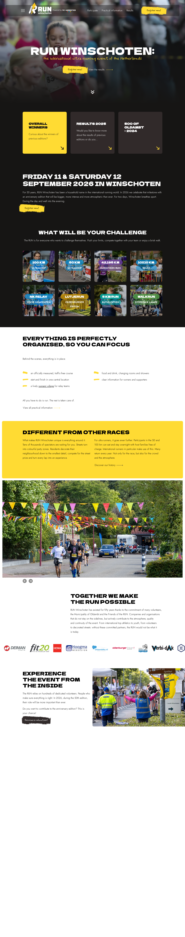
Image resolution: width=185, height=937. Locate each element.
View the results (96, 69)
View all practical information (38, 408)
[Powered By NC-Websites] (64, 10)
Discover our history (105, 465)
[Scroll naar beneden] (92, 92)
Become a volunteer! (36, 720)
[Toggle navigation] (23, 10)
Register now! (154, 10)
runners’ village (46, 386)
